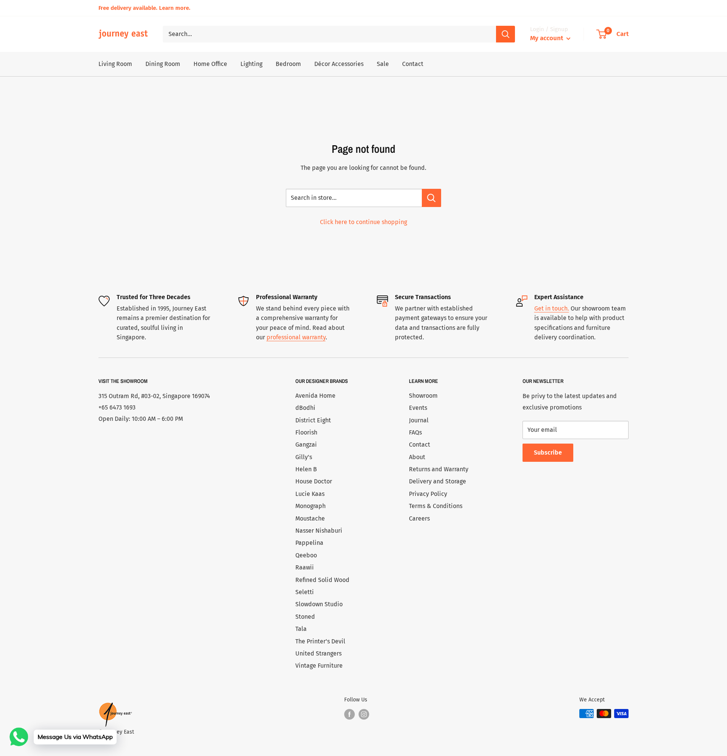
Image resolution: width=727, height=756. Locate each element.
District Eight (313, 420)
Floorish (306, 432)
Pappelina (309, 542)
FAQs (415, 432)
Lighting (251, 63)
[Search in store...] (431, 198)
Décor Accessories (339, 63)
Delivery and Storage (437, 481)
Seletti (304, 592)
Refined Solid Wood (322, 579)
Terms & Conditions (435, 506)
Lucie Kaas (309, 493)
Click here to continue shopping (363, 222)
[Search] (505, 34)
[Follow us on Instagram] (364, 714)
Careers (419, 518)
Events (418, 407)
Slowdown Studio (319, 604)
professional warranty (296, 337)
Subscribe (548, 452)
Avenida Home (315, 395)
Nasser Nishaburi (318, 530)
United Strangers (318, 653)
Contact (412, 63)
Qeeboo (306, 555)
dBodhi (305, 407)
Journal (419, 420)
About (417, 457)
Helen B (306, 469)
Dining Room (162, 63)
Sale (383, 63)
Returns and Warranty (438, 469)
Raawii (304, 567)
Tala (301, 628)
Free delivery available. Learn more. (144, 8)
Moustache (310, 518)
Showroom (423, 395)
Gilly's (303, 457)
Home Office (210, 63)
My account (547, 38)
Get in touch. (551, 308)
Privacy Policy (428, 493)
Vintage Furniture (319, 665)
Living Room (115, 63)
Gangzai (306, 444)
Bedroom (288, 63)
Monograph (310, 506)
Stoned (305, 616)
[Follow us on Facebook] (349, 714)
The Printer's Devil (320, 641)
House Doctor (313, 481)
